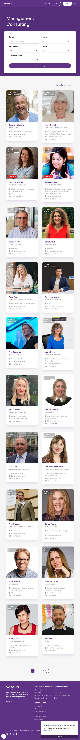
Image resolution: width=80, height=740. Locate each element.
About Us (57, 692)
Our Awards (38, 709)
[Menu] (74, 3)
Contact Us (38, 706)
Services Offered (14, 46)
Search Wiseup (40, 66)
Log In (57, 3)
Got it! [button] (60, 736)
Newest (69, 85)
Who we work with (41, 698)
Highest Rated (61, 85)
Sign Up (67, 3)
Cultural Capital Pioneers (63, 695)
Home (56, 690)
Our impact (38, 692)
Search (11, 37)
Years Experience (16, 55)
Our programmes (40, 690)
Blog (55, 698)
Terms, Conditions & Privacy (30, 730)
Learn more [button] (48, 730)
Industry (44, 37)
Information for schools (42, 695)
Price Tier (44, 46)
